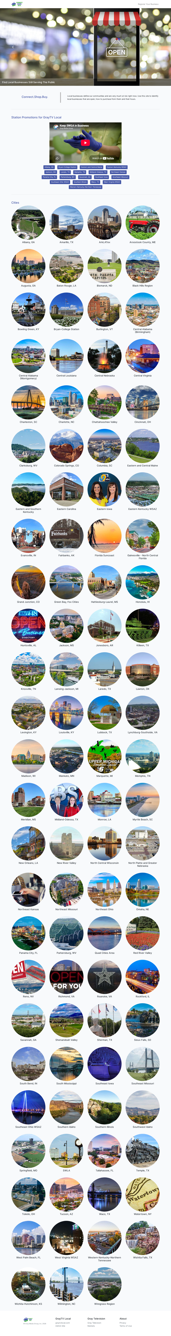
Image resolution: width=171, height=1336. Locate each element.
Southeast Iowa (101, 177)
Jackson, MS (51, 172)
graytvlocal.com (62, 1323)
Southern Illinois (80, 182)
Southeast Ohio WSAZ (60, 182)
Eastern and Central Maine (91, 167)
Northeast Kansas (118, 172)
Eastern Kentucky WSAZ (116, 167)
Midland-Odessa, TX (98, 172)
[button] (13, 47)
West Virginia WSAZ (112, 182)
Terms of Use (126, 1326)
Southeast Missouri (120, 177)
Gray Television (94, 1323)
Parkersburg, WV (68, 177)
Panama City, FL (49, 177)
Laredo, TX (65, 172)
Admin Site (60, 1326)
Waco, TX (95, 182)
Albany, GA (49, 167)
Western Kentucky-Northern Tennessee (85, 187)
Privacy (123, 1323)
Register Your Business (148, 4)
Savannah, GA (84, 177)
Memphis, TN (79, 172)
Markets (91, 1326)
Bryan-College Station (67, 167)
